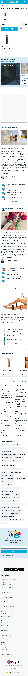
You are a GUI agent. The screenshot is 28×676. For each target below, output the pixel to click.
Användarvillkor (5, 644)
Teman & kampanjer (7, 587)
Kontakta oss (5, 628)
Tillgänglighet (5, 638)
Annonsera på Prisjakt (7, 609)
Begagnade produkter (7, 597)
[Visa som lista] (23, 24)
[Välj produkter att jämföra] (21, 29)
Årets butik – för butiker (8, 611)
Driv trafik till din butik (7, 606)
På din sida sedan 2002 (8, 579)
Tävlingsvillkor (5, 647)
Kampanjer (4, 595)
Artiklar (3, 582)
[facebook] (15, 668)
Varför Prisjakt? (5, 603)
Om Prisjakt (4, 623)
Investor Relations (6, 635)
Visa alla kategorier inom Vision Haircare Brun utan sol (19, 381)
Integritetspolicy (6, 652)
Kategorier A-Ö (5, 592)
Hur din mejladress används (7, 555)
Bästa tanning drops (14, 127)
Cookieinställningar (6, 654)
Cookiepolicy (5, 649)
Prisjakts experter (6, 584)
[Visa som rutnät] (20, 24)
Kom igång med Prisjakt (8, 577)
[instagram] (12, 668)
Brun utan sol (5, 5)
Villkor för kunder (6, 616)
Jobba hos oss (5, 630)
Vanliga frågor (5, 625)
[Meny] (2, 2)
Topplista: (4, 127)
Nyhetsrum (4, 633)
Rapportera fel (14, 92)
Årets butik (4, 589)
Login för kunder (5, 614)
